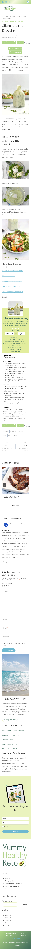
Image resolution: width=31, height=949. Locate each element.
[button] (12, 328)
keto (10, 435)
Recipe (4, 21)
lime (15, 435)
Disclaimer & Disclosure (13, 884)
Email (5, 628)
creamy (13, 431)
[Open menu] (27, 8)
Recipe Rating (7, 583)
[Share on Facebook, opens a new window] (5, 42)
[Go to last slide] (4, 485)
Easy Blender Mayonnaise (11, 292)
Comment (7, 592)
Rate (22, 334)
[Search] (26, 720)
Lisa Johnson (8, 35)
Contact (8, 889)
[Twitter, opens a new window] (15, 938)
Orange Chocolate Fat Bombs (7, 446)
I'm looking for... (7, 901)
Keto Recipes (11, 933)
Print (9, 334)
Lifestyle (8, 920)
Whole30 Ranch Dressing (11, 271)
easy (4, 435)
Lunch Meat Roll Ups (9, 744)
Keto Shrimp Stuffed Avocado (13, 731)
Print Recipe (15, 52)
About (23, 935)
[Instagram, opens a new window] (10, 2)
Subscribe (15, 831)
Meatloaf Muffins (8, 740)
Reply (5, 562)
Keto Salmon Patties (9, 749)
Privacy (7, 878)
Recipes (8, 915)
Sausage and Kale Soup (10, 735)
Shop (7, 923)
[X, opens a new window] (6, 2)
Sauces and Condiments (15, 21)
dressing (21, 431)
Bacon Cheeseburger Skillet (24, 446)
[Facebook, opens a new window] (3, 2)
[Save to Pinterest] (20, 42)
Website (6, 637)
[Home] (2, 16)
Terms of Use (9, 881)
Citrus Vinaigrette (8, 276)
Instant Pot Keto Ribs (12, 497)
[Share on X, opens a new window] (12, 42)
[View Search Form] (28, 2)
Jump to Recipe (16, 48)
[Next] (26, 485)
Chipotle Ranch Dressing (11, 281)
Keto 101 (8, 918)
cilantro (5, 431)
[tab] (12, 505)
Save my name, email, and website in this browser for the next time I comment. (16, 643)
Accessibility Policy (12, 886)
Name (5, 619)
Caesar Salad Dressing (10, 286)
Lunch (7, 925)
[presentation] (15, 480)
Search (24, 904)
